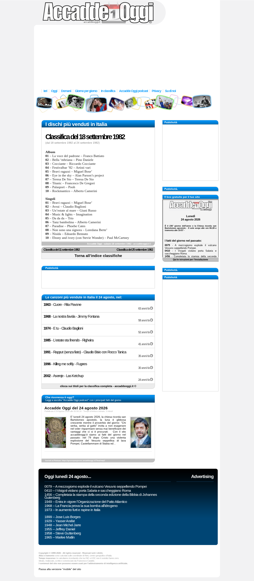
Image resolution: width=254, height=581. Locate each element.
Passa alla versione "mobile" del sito (60, 569)
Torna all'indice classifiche (98, 256)
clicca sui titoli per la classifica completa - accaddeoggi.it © (98, 386)
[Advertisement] (127, 55)
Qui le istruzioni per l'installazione (190, 259)
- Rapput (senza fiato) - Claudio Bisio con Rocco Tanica (97, 354)
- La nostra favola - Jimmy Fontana (97, 318)
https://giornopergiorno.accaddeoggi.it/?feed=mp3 (83, 460)
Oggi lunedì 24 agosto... (67, 476)
